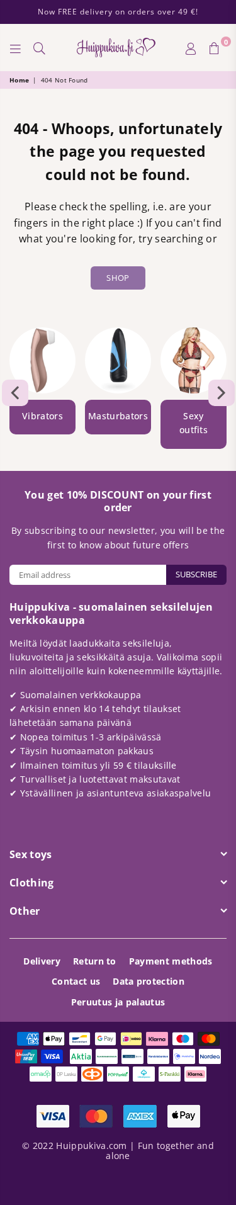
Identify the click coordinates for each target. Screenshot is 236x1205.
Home (19, 80)
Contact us (76, 981)
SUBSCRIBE (196, 574)
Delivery (41, 961)
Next (221, 393)
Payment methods (171, 961)
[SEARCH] (40, 47)
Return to (94, 961)
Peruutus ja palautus (118, 1002)
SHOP (117, 277)
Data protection (148, 981)
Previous (15, 393)
